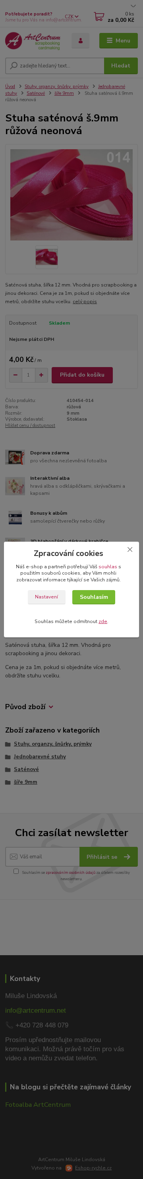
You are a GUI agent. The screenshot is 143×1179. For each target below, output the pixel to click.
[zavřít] (130, 549)
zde (103, 621)
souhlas (108, 567)
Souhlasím (94, 597)
